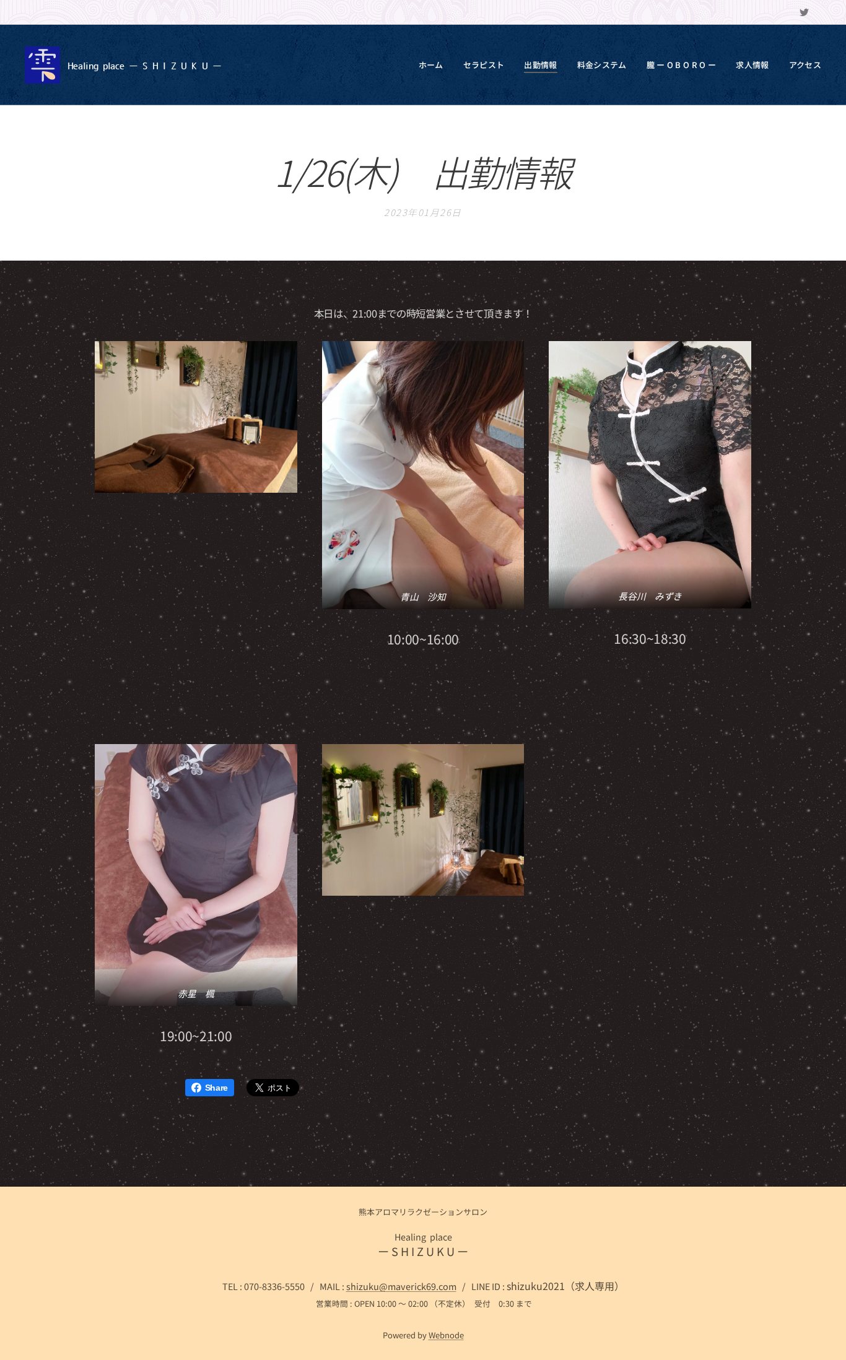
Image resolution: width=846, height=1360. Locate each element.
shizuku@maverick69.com (401, 1286)
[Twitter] (804, 12)
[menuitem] (434, 65)
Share (216, 1088)
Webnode (446, 1335)
